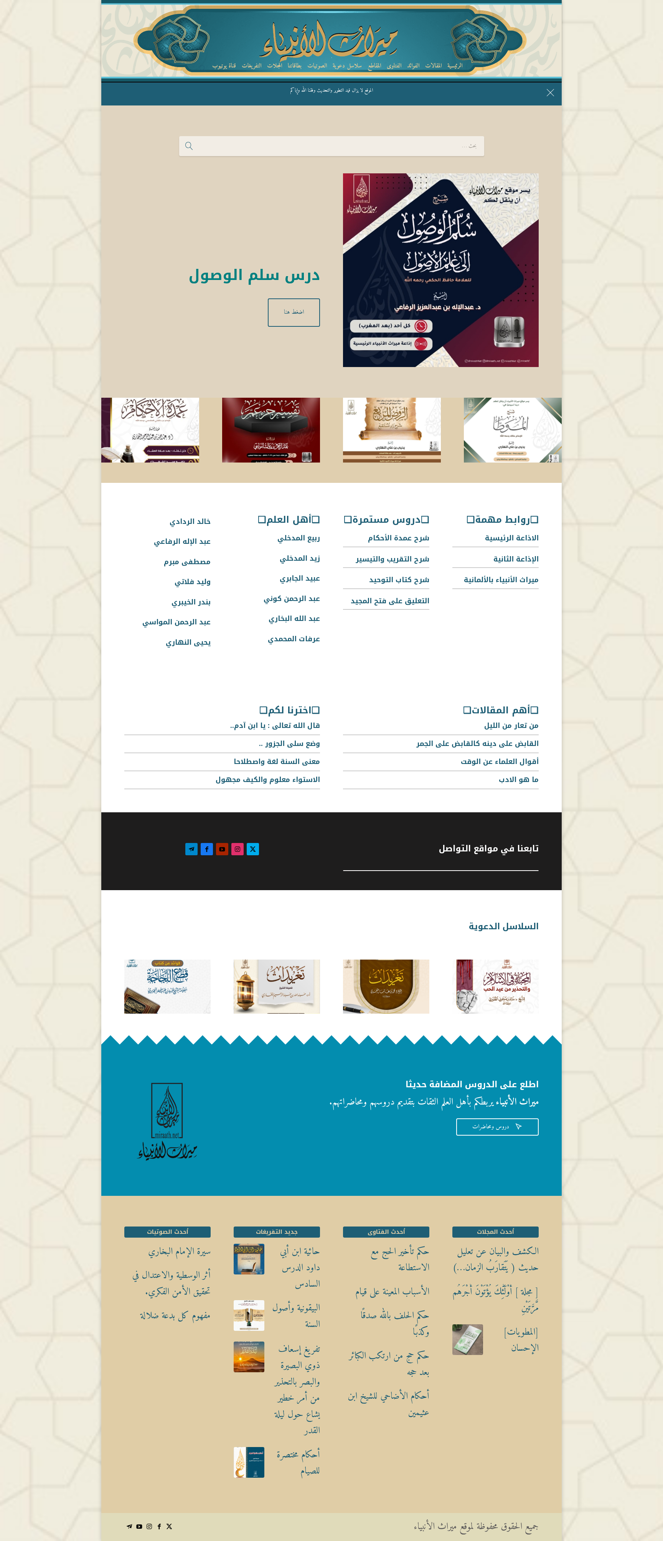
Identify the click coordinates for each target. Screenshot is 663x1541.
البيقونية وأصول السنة (296, 1316)
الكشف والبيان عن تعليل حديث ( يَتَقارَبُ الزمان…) (495, 1260)
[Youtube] (222, 849)
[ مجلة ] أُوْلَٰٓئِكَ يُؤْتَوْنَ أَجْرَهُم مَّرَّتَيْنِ (495, 1300)
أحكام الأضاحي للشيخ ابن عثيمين (388, 1404)
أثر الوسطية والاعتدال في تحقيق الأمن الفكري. (171, 1284)
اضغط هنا (294, 312)
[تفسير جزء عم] (271, 432)
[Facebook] (207, 849)
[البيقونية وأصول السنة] (249, 1318)
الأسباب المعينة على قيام (392, 1292)
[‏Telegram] (191, 849)
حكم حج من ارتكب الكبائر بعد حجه (389, 1364)
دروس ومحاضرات (497, 1126)
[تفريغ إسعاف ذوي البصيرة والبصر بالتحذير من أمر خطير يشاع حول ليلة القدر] (249, 1360)
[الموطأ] (513, 432)
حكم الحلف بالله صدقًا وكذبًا (395, 1324)
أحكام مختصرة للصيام (298, 1463)
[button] (644, 1489)
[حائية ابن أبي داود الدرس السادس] (249, 1262)
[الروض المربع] (392, 432)
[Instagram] (237, 849)
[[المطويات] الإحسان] (467, 1342)
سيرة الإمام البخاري (179, 1252)
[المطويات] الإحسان (521, 1340)
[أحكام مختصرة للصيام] (249, 1465)
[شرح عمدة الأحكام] (150, 432)
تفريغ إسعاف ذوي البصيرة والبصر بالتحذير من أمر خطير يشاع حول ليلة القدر (297, 1390)
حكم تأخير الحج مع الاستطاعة (400, 1260)
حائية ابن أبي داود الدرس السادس (300, 1268)
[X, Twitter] (253, 849)
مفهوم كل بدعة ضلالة (175, 1316)
